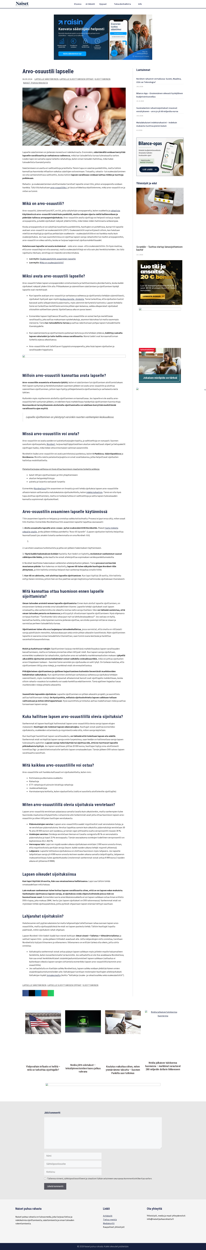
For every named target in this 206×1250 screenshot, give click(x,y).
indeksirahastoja (94, 492)
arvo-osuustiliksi (58, 187)
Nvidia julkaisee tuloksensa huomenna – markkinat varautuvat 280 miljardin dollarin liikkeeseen (163, 1066)
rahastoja (115, 210)
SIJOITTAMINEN (102, 79)
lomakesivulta (54, 975)
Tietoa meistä (110, 1219)
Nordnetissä (40, 488)
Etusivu (78, 4)
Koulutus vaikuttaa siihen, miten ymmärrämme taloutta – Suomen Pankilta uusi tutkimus (123, 1070)
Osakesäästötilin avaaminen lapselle (58, 258)
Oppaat (103, 4)
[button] (189, 4)
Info (140, 4)
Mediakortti (108, 1223)
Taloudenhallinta (122, 4)
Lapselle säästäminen (46, 79)
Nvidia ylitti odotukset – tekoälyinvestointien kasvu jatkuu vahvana (83, 1068)
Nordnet (51, 444)
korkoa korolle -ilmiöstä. (72, 299)
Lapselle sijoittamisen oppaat (76, 79)
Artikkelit (90, 4)
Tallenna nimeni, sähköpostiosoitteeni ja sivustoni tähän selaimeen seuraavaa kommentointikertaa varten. (99, 1178)
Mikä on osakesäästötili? (52, 262)
